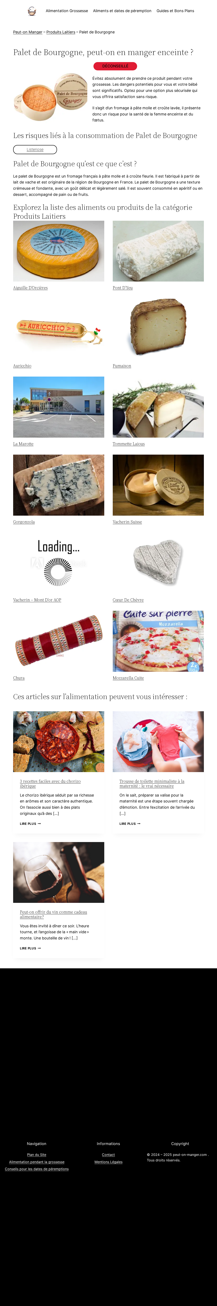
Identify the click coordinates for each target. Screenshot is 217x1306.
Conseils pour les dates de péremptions (37, 1169)
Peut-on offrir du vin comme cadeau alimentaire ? (53, 914)
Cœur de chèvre (128, 600)
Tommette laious (129, 444)
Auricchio (22, 365)
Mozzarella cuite (128, 678)
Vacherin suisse (127, 522)
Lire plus (30, 823)
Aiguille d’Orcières (30, 287)
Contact (108, 1154)
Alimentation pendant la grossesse (36, 1162)
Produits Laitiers (60, 32)
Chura (19, 678)
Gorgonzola (24, 522)
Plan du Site (36, 1154)
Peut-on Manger (27, 32)
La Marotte (23, 444)
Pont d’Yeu (123, 287)
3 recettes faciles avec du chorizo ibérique (50, 783)
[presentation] (58, 251)
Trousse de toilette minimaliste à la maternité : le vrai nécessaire (152, 783)
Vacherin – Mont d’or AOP (37, 600)
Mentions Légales (108, 1162)
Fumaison (122, 365)
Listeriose (35, 149)
